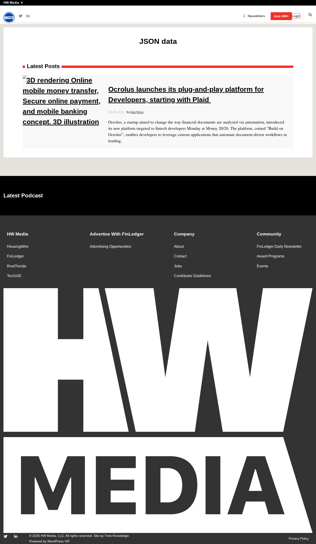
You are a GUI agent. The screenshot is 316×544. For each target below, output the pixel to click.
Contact (180, 256)
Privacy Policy (299, 538)
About (179, 246)
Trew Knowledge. (117, 536)
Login (296, 16)
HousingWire (17, 246)
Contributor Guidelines (192, 276)
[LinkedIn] (28, 16)
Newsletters (256, 16)
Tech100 (14, 276)
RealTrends (16, 266)
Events (262, 266)
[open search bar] (310, 14)
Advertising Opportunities (110, 246)
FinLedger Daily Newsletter (279, 246)
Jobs (178, 266)
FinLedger (15, 256)
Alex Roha (136, 112)
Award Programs (270, 256)
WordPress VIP (58, 541)
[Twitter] (20, 16)
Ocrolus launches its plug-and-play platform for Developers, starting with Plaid (186, 94)
